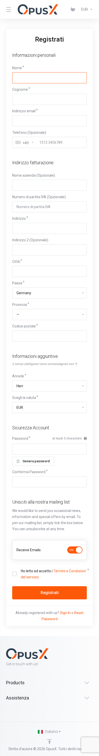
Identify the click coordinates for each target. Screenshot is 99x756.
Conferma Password (28, 472)
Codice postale (24, 326)
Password (20, 438)
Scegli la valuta (24, 398)
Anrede (18, 376)
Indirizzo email (24, 111)
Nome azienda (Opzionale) (33, 175)
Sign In (65, 613)
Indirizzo (19, 218)
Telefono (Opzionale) (29, 133)
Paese (17, 283)
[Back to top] (49, 741)
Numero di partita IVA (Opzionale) (39, 197)
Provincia (19, 305)
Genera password (36, 461)
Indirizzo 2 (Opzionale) (30, 240)
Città (16, 262)
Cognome (20, 89)
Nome (17, 68)
